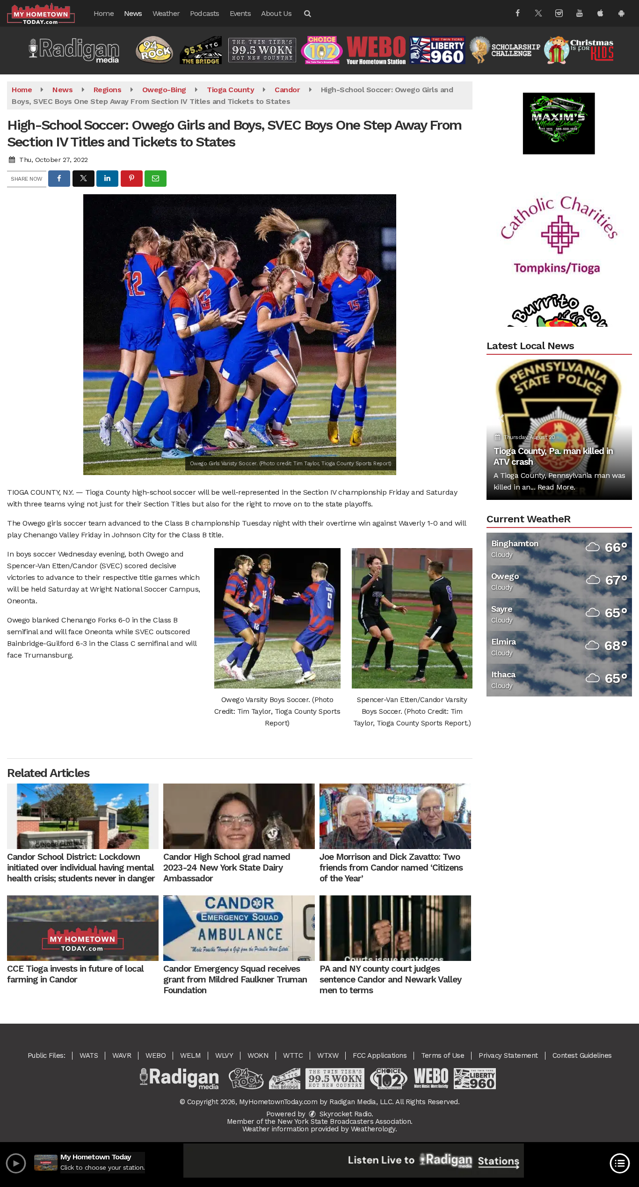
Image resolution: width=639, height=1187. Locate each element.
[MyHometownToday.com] (48, 12)
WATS (89, 1055)
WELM (190, 1055)
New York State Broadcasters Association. (345, 1121)
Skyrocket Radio (344, 1114)
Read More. (556, 487)
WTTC (293, 1055)
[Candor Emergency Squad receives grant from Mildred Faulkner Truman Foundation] (239, 928)
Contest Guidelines (582, 1055)
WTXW (327, 1055)
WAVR (121, 1055)
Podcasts (204, 13)
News (133, 13)
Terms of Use (442, 1055)
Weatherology (373, 1129)
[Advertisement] (559, 203)
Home (104, 13)
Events (240, 13)
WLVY (224, 1055)
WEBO (155, 1055)
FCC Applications (380, 1055)
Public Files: (46, 1055)
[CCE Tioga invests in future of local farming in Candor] (83, 928)
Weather (166, 13)
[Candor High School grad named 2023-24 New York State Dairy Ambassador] (239, 816)
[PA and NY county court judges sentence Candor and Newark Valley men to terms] (395, 928)
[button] (307, 13)
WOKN (258, 1055)
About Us (276, 13)
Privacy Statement (508, 1055)
